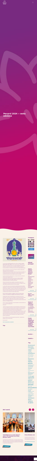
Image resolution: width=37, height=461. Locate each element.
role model (30, 287)
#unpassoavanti (31, 276)
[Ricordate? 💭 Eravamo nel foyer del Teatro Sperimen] (32, 246)
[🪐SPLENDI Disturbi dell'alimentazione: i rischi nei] (30, 243)
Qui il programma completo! (8, 321)
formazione (30, 366)
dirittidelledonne (31, 307)
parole (32, 381)
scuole (29, 394)
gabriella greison (30, 367)
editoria (29, 354)
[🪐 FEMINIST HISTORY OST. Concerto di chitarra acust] (28, 244)
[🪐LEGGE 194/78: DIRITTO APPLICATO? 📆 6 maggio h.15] (32, 243)
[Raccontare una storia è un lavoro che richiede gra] (28, 241)
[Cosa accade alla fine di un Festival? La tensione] (32, 239)
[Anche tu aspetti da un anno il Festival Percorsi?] (33, 246)
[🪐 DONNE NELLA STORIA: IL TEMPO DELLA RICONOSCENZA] (32, 244)
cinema (29, 348)
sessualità (32, 394)
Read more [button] (32, 290)
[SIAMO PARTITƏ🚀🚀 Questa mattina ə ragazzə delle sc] (33, 241)
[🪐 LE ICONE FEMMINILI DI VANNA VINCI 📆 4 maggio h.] (32, 241)
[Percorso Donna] (4, 2)
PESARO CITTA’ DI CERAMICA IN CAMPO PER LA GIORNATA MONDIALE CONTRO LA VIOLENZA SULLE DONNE (31, 322)
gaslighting (30, 368)
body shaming (30, 347)
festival (29, 360)
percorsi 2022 (30, 386)
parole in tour (31, 383)
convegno (32, 306)
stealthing (30, 395)
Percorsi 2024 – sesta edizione (31, 294)
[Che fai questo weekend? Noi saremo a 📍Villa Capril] (28, 239)
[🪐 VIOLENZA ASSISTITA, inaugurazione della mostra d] (33, 244)
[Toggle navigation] (32, 2)
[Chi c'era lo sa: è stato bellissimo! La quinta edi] (30, 239)
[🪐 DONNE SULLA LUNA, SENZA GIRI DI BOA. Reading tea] (30, 244)
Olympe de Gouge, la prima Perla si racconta (30, 303)
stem (33, 395)
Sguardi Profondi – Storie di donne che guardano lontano (30, 271)
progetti (29, 391)
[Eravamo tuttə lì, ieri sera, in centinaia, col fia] (30, 241)
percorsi (30, 384)
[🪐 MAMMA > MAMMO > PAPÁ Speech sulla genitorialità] (33, 243)
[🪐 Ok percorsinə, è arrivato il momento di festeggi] (28, 243)
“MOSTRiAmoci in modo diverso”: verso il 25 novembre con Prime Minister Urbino (11, 436)
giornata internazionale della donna (31, 370)
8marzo (29, 346)
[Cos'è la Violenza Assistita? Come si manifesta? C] (33, 239)
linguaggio (30, 376)
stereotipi (29, 396)
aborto (32, 346)
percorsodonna (31, 286)
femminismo (30, 279)
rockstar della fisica (31, 393)
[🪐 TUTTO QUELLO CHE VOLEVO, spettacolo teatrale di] (30, 246)
